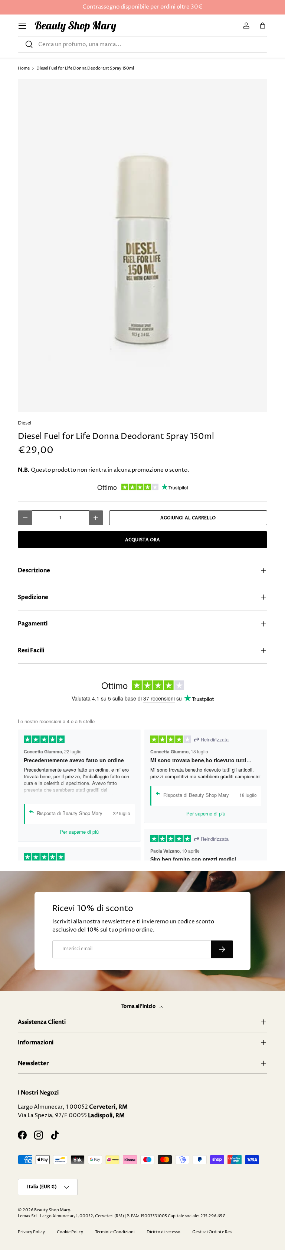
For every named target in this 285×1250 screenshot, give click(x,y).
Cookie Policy (70, 1232)
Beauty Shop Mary (52, 1210)
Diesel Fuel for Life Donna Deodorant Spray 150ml (85, 68)
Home (24, 68)
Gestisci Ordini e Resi (212, 1232)
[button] (263, 25)
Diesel (24, 423)
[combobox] (142, 44)
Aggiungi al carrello (188, 518)
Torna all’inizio (139, 1006)
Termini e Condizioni (115, 1232)
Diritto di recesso (163, 1232)
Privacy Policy (31, 1232)
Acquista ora (142, 540)
